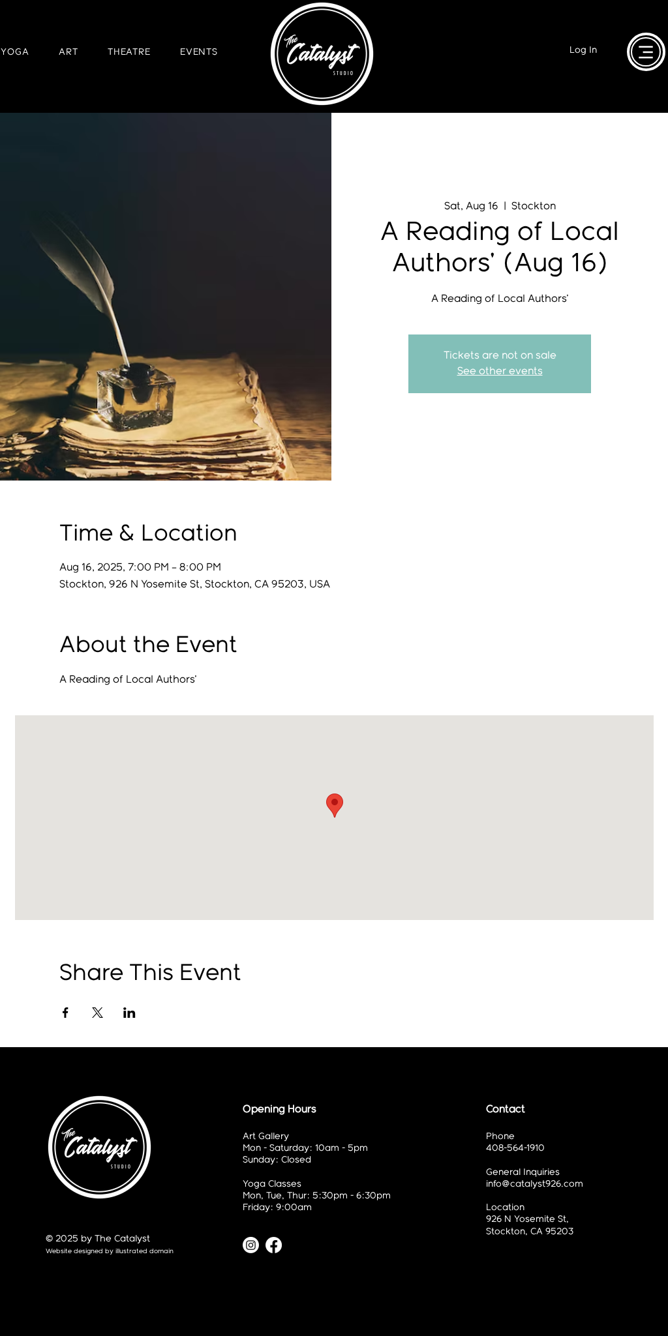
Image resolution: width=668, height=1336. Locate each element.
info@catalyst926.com (534, 1184)
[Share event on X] (97, 1012)
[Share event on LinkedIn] (129, 1012)
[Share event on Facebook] (65, 1012)
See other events (500, 371)
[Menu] (646, 52)
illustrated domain (144, 1251)
